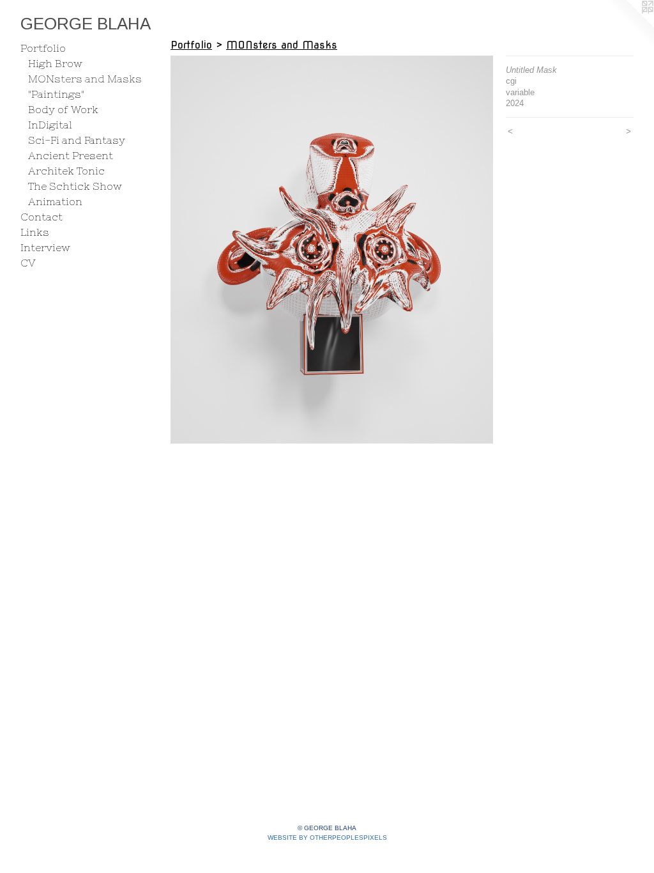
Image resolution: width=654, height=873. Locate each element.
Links (34, 232)
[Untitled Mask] (332, 250)
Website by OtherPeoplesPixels (327, 837)
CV (28, 262)
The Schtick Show (75, 186)
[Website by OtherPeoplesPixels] (628, 25)
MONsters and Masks (85, 78)
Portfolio (43, 48)
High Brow (55, 63)
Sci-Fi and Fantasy (76, 140)
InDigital (50, 124)
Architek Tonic (66, 170)
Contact (41, 216)
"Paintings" (56, 94)
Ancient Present (70, 155)
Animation (55, 201)
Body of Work (63, 109)
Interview (45, 247)
